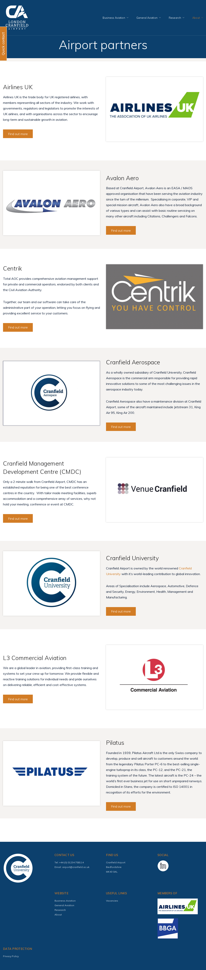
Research (175, 17)
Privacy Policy (11, 956)
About (196, 17)
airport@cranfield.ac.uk (75, 867)
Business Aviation (114, 17)
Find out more (18, 134)
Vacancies (112, 900)
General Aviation (147, 17)
